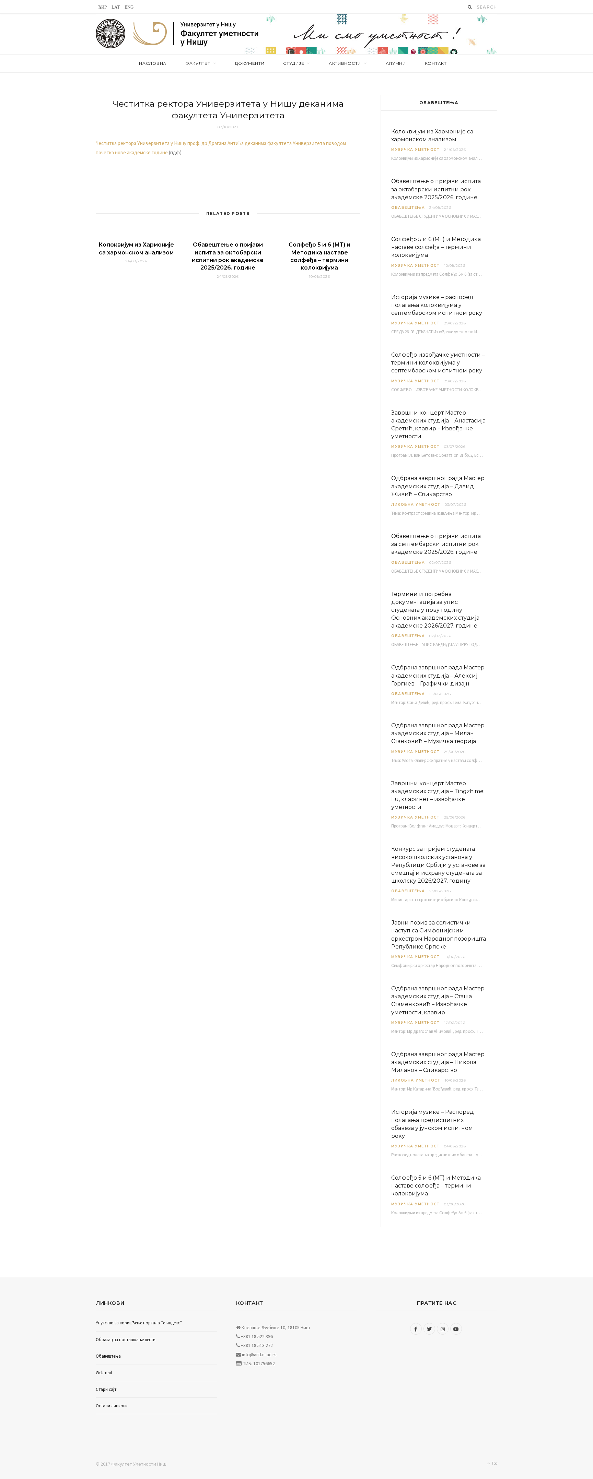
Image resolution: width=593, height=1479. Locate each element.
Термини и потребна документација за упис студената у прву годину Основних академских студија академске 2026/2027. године (435, 610)
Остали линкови (112, 1406)
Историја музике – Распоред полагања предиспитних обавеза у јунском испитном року (432, 1124)
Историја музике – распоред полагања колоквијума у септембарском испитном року (436, 305)
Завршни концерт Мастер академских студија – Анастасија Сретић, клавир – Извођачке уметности (438, 424)
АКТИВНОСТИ (345, 63)
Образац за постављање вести (125, 1340)
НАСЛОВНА (152, 63)
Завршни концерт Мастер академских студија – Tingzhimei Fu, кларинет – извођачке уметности (438, 795)
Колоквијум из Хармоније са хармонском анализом (432, 135)
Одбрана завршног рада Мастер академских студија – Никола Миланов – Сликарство (438, 1062)
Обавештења (408, 207)
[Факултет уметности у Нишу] (111, 34)
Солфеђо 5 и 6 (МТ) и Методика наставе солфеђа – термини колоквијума (436, 247)
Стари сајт (106, 1389)
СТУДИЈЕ (293, 63)
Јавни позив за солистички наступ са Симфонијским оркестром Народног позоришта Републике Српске (438, 934)
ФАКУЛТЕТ (197, 63)
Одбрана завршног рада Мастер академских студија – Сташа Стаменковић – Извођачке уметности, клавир (438, 1000)
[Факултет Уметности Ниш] (196, 34)
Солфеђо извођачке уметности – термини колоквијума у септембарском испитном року (438, 362)
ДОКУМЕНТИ (249, 63)
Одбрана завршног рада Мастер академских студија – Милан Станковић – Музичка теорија (438, 733)
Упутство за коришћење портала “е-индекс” (139, 1323)
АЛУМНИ (396, 63)
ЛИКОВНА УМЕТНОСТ (415, 504)
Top (494, 1463)
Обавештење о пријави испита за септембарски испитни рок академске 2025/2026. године (436, 544)
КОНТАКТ (436, 63)
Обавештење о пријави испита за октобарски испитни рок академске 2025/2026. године (436, 189)
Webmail (104, 1372)
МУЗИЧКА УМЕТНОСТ (415, 149)
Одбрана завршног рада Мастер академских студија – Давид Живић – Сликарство (438, 486)
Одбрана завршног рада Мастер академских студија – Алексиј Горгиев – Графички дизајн (438, 675)
